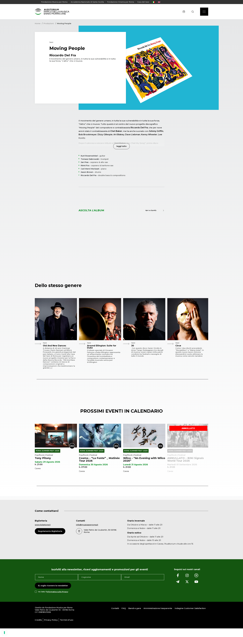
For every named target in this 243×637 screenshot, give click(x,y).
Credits (38, 620)
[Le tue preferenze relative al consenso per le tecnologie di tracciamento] (4, 632)
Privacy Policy (51, 620)
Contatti (115, 608)
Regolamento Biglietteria (50, 531)
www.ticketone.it (42, 525)
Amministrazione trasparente (158, 608)
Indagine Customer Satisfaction (190, 608)
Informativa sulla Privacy (57, 592)
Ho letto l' (53, 592)
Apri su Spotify (150, 210)
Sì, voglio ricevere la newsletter (53, 585)
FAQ (124, 608)
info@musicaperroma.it (87, 525)
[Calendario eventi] (185, 12)
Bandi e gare (134, 608)
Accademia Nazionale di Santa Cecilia (87, 2)
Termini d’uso (66, 620)
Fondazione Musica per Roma (54, 2)
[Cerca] (193, 12)
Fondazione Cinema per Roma (120, 2)
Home (37, 23)
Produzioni (49, 23)
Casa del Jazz (143, 2)
